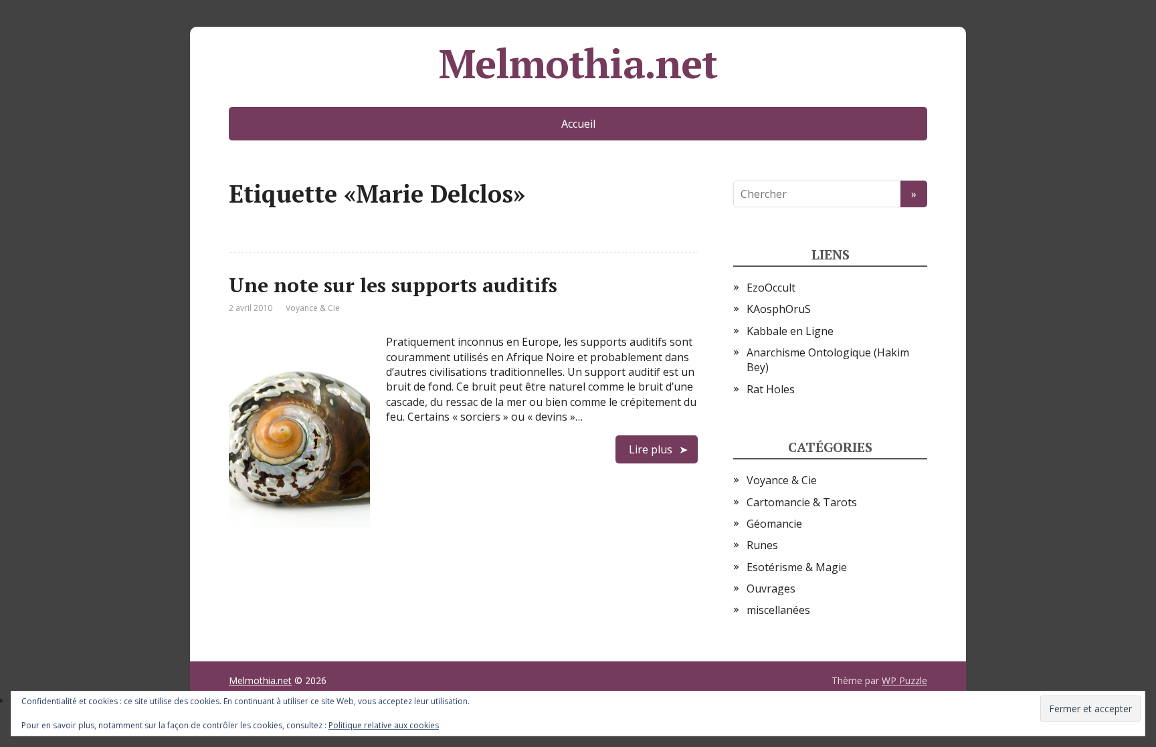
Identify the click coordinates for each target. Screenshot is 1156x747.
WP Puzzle (904, 680)
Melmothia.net (577, 63)
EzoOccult (771, 287)
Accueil (578, 123)
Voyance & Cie (313, 308)
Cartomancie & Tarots (802, 502)
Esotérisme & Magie (797, 567)
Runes (762, 545)
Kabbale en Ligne (790, 331)
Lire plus (650, 449)
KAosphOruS (779, 309)
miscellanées (778, 610)
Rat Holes (771, 389)
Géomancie (774, 523)
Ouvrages (771, 588)
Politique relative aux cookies (383, 725)
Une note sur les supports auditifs (393, 285)
